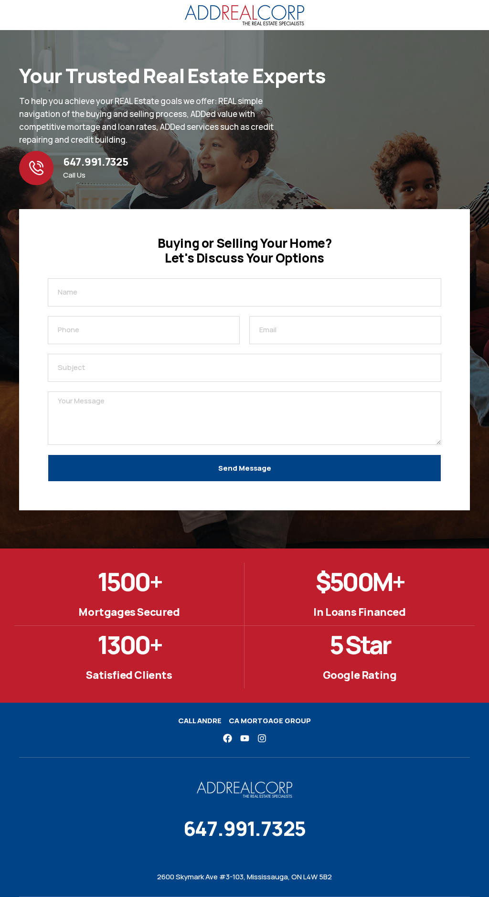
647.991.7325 (95, 162)
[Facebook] (227, 738)
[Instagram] (261, 738)
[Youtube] (244, 738)
